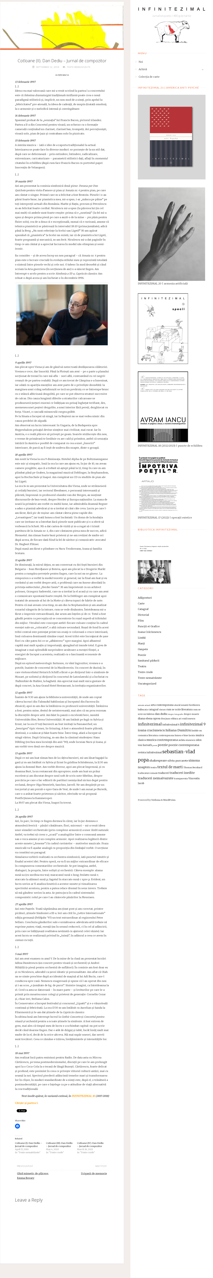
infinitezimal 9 (193, 724)
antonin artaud (144, 705)
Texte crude (145, 672)
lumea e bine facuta (185, 735)
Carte (141, 603)
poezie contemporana (183, 745)
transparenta (181, 778)
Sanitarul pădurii (148, 660)
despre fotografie (175, 714)
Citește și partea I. (26, 1102)
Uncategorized (147, 683)
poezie (163, 745)
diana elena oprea (149, 718)
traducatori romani (147, 773)
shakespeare (158, 760)
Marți (141, 643)
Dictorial (143, 614)
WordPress (169, 800)
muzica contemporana (162, 740)
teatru (153, 767)
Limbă (142, 637)
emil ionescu (188, 718)
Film (141, 620)
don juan (165, 718)
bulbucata (143, 709)
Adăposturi (145, 597)
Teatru (142, 666)
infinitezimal (150, 724)
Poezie (142, 655)
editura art (176, 718)
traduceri (163, 772)
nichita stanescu (186, 740)
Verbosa (155, 800)
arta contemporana (162, 704)
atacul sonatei (181, 705)
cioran (162, 709)
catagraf (153, 709)
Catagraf (143, 609)
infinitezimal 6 (170, 724)
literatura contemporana (161, 735)
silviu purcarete (177, 760)
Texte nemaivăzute (150, 677)
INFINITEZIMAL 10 (83, 1095)
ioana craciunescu (151, 730)
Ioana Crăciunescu (149, 631)
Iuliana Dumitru (178, 730)
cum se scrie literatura (179, 709)
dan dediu (161, 713)
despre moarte (191, 714)
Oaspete (143, 649)
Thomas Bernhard (192, 767)
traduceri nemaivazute (155, 778)
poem (154, 745)
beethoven (194, 705)
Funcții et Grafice (149, 626)
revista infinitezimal (150, 752)
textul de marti (170, 767)
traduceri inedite (182, 773)
